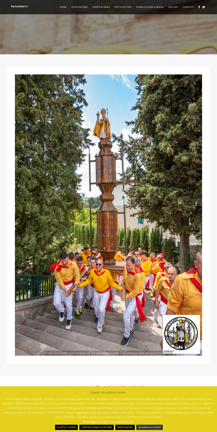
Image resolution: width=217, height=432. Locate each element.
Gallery (173, 7)
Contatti (188, 7)
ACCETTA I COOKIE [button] (66, 427)
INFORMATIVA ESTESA (149, 427)
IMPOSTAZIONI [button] (125, 427)
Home (63, 7)
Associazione (79, 7)
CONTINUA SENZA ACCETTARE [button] (96, 427)
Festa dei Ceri (123, 7)
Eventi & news (101, 7)
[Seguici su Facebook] (199, 7)
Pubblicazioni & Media (150, 7)
